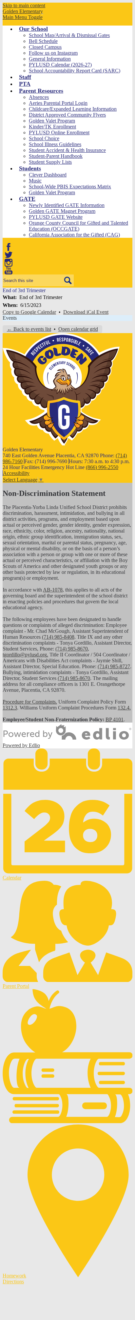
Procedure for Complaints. (30, 702)
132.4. (124, 707)
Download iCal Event (85, 312)
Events (10, 318)
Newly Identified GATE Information (67, 205)
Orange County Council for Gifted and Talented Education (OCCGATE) (78, 226)
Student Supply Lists (50, 162)
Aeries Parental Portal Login (58, 103)
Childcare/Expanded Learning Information (73, 109)
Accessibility (16, 473)
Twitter (8, 255)
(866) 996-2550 (102, 467)
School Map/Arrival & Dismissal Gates (69, 35)
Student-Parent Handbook (56, 156)
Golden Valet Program (52, 120)
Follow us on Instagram (53, 53)
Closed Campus (45, 47)
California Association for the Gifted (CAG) (74, 234)
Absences (39, 97)
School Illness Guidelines (55, 144)
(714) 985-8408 (58, 637)
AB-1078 (53, 590)
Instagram (8, 263)
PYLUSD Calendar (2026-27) (60, 64)
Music (35, 180)
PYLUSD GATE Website (56, 217)
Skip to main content (24, 5)
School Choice (44, 138)
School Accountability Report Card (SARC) (74, 70)
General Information (50, 59)
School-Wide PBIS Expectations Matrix (70, 186)
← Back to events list (29, 329)
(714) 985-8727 (114, 666)
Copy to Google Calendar (29, 312)
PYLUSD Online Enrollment (59, 132)
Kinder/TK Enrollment (52, 126)
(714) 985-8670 (71, 648)
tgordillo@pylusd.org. (25, 654)
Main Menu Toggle (23, 17)
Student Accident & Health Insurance (67, 150)
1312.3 (10, 707)
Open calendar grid (78, 329)
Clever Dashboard (48, 175)
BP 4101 (115, 719)
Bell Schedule (43, 41)
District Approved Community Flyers (67, 115)
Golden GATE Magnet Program (62, 211)
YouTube (8, 270)
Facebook (8, 247)
